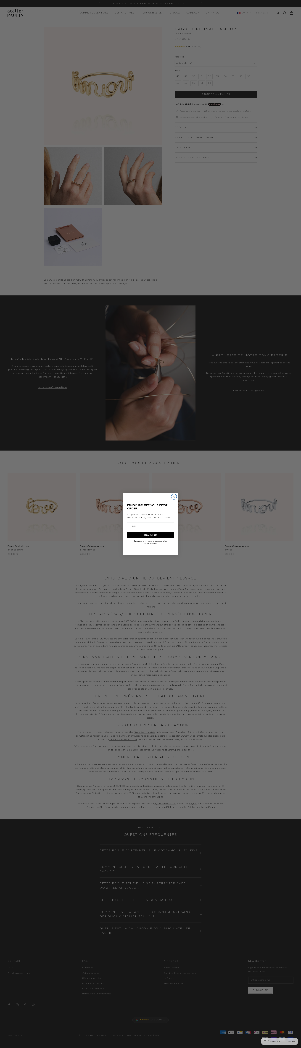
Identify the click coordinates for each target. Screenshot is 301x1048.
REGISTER (150, 534)
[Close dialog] (174, 496)
